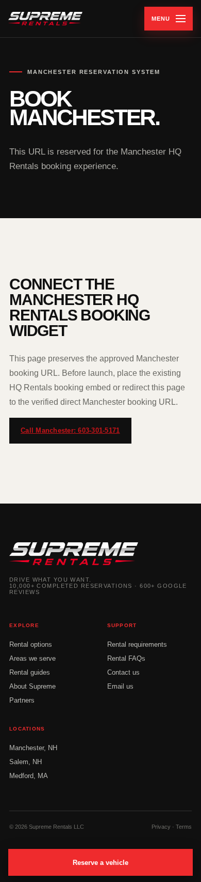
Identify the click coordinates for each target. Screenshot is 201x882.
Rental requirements (137, 644)
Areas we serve (32, 658)
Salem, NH (25, 762)
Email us (120, 686)
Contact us (123, 672)
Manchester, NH (33, 748)
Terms (184, 827)
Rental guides (29, 672)
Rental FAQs (126, 658)
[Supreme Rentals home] (45, 18)
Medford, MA (28, 776)
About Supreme (32, 686)
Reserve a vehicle (100, 862)
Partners (22, 700)
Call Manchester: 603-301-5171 (70, 430)
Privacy (161, 827)
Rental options (30, 644)
